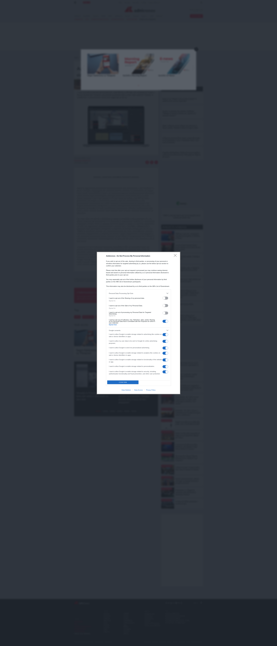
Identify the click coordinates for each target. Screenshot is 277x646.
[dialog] (138, 323)
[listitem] (138, 293)
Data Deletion (126, 390)
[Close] (176, 256)
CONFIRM (123, 382)
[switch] (165, 298)
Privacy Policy (150, 390)
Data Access (138, 390)
